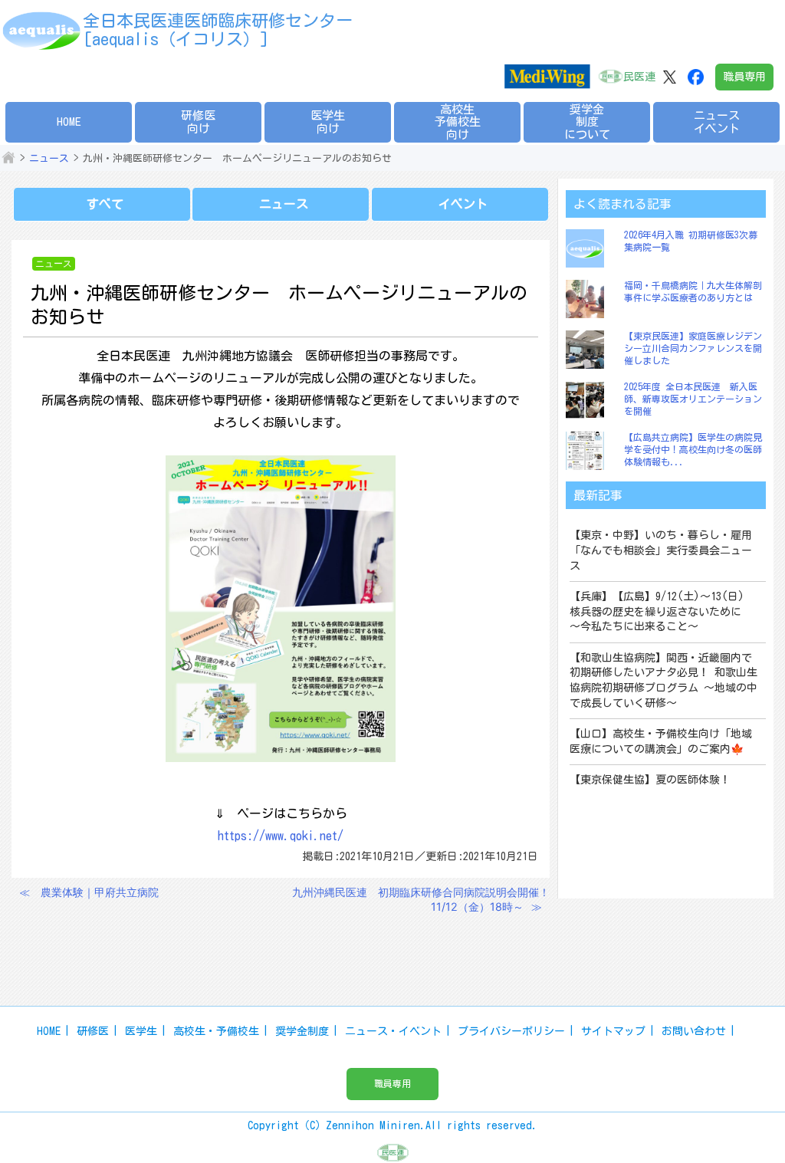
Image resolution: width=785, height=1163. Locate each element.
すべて (105, 204)
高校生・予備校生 (216, 1031)
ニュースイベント (717, 122)
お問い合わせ (694, 1031)
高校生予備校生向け (458, 121)
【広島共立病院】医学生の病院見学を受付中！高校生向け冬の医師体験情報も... (693, 448)
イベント (463, 204)
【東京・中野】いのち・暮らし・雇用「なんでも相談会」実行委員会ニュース (661, 550)
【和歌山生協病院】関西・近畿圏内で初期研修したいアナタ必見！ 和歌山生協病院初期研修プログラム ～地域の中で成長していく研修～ (663, 680)
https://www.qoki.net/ (280, 836)
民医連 (639, 76)
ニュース (49, 158)
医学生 (141, 1031)
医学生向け (327, 122)
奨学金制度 (302, 1031)
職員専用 (744, 76)
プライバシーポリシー (511, 1031)
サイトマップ (613, 1031)
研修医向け (198, 122)
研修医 (93, 1031)
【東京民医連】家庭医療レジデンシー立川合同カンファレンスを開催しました (693, 347)
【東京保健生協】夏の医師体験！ (650, 779)
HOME (69, 121)
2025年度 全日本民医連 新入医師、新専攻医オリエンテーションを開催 (693, 398)
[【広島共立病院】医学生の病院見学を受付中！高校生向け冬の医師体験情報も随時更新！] (589, 451)
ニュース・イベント (393, 1031)
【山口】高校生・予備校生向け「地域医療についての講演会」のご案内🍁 (661, 741)
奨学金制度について (587, 121)
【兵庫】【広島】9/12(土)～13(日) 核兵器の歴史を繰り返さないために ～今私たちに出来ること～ (662, 611)
